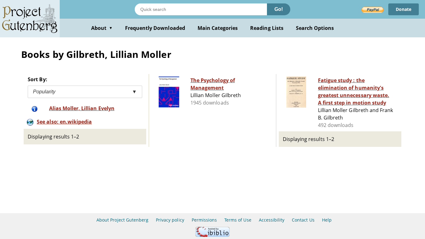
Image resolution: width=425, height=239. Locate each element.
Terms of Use (237, 220)
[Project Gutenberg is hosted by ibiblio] (212, 235)
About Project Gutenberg (122, 220)
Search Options (315, 28)
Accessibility (272, 220)
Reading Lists (266, 28)
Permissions (204, 220)
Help (327, 220)
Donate (403, 9)
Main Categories (218, 28)
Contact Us (303, 220)
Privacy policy (170, 220)
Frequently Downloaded (155, 28)
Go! (278, 9)
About (102, 28)
